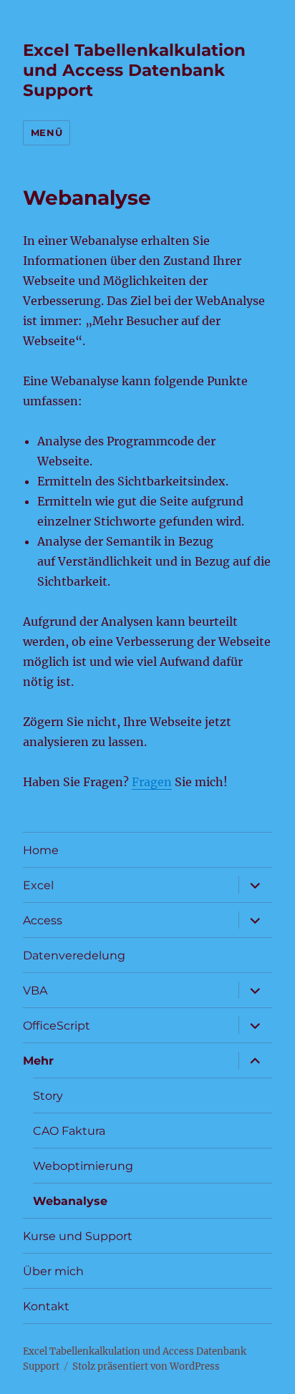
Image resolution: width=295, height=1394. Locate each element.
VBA (35, 990)
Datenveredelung (74, 955)
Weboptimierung (83, 1166)
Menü (46, 132)
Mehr (38, 1061)
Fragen (152, 782)
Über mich (53, 1271)
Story (48, 1096)
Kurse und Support (77, 1236)
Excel (38, 885)
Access (42, 920)
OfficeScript (56, 1025)
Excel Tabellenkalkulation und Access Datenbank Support (134, 70)
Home (41, 850)
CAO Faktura (69, 1131)
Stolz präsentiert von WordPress (146, 1366)
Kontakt (46, 1306)
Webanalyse (70, 1201)
